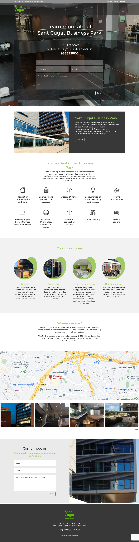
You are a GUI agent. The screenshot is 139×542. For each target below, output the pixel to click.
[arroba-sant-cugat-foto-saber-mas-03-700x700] (52, 426)
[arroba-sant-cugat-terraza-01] (121, 426)
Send (99, 93)
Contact (80, 140)
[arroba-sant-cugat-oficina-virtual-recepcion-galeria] (87, 426)
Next (136, 430)
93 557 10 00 (74, 530)
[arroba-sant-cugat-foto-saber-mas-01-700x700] (17, 426)
